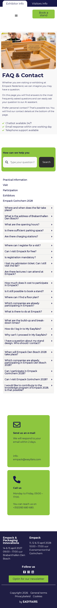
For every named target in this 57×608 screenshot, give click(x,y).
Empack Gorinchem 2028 (18, 200)
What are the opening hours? (22, 224)
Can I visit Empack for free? (20, 251)
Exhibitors (9, 195)
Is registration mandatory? (20, 257)
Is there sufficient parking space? (24, 230)
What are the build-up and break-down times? (24, 321)
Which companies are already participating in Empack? (22, 304)
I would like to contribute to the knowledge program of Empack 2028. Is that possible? (27, 387)
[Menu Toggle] (16, 15)
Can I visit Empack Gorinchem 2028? (26, 379)
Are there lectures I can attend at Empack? (24, 272)
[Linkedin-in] (32, 572)
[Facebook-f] (24, 572)
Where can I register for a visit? (23, 245)
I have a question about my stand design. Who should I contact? (24, 342)
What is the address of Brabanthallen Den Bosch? (26, 217)
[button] (43, 14)
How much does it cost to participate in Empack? (26, 284)
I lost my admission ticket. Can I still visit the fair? (25, 264)
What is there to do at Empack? (23, 311)
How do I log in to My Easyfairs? (23, 328)
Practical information (15, 179)
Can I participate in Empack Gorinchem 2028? (21, 372)
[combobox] (20, 162)
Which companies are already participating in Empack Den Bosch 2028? (25, 362)
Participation (10, 190)
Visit (5, 185)
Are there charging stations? (21, 236)
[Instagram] (28, 572)
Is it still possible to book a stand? (24, 291)
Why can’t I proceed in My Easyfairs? (26, 334)
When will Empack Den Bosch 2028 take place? (25, 353)
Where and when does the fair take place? (25, 209)
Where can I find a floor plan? (22, 297)
